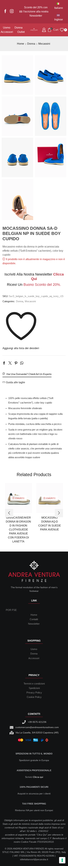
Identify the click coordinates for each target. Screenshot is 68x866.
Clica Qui (41, 834)
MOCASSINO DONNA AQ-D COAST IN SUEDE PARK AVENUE (49, 523)
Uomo (6, 27)
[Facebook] (5, 11)
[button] (9, 513)
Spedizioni (34, 688)
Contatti (34, 619)
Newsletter (34, 623)
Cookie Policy (34, 697)
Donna (18, 27)
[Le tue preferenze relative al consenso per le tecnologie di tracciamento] (62, 860)
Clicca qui (38, 777)
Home (20, 43)
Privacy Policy (34, 692)
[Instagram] (12, 11)
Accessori (7, 31)
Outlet (21, 31)
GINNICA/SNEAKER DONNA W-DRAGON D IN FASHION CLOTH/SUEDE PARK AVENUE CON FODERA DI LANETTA (18, 529)
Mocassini (44, 43)
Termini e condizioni (34, 683)
